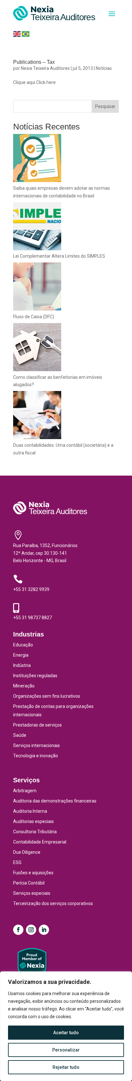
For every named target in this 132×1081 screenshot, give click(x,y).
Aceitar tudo (66, 1032)
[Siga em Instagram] (31, 930)
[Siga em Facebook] (18, 930)
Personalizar (66, 1049)
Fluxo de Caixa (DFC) (33, 316)
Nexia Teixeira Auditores (45, 68)
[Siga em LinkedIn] (44, 930)
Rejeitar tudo (66, 1067)
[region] (66, 1026)
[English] (17, 33)
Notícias (104, 68)
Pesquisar (105, 106)
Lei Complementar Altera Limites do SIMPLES (59, 256)
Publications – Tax (34, 62)
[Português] (25, 33)
